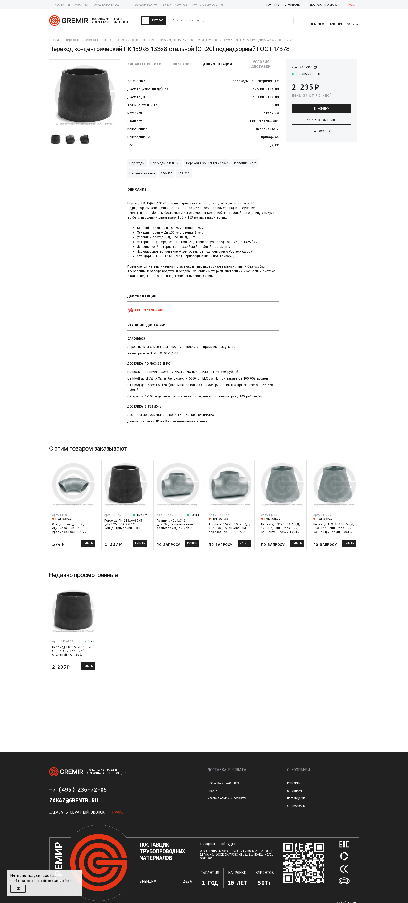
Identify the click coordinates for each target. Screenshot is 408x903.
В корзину (321, 108)
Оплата (212, 791)
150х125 (167, 173)
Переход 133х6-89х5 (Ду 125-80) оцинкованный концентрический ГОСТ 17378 (281, 530)
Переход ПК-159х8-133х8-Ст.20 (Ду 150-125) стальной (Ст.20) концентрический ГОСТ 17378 (73, 654)
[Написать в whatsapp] (132, 789)
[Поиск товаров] (298, 20)
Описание (182, 64)
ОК (18, 888)
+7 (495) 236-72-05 (78, 789)
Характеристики (144, 64)
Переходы (137, 163)
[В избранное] (349, 67)
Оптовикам (294, 791)
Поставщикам (296, 798)
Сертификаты (296, 806)
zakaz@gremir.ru (145, 5)
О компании (298, 769)
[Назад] (343, 449)
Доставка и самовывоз (223, 783)
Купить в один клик (321, 120)
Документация (217, 64)
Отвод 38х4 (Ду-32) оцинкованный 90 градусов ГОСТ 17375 (69, 528)
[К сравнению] (340, 67)
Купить (88, 543)
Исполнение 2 (245, 163)
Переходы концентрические (207, 163)
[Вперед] (354, 449)
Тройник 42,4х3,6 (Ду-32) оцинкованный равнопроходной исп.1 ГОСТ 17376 (175, 526)
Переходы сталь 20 (165, 163)
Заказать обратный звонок (77, 812)
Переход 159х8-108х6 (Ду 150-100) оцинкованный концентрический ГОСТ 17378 (334, 530)
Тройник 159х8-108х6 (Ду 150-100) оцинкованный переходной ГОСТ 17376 (229, 528)
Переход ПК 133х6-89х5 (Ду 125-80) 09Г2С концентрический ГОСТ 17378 (123, 526)
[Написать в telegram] (121, 789)
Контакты (293, 783)
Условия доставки (261, 64)
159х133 (184, 173)
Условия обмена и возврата (227, 798)
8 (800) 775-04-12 (174, 5)
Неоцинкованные (142, 173)
